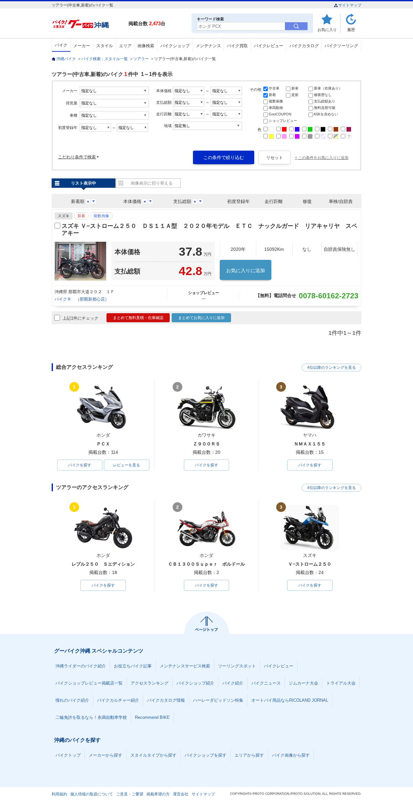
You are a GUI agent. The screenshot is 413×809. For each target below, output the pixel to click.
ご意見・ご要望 (129, 794)
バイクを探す (79, 465)
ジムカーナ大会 (303, 683)
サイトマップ (349, 5)
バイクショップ (175, 45)
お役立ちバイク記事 (133, 666)
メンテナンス (208, 45)
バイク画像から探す (291, 755)
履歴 (351, 29)
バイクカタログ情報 (166, 700)
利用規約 (59, 794)
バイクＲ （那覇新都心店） (84, 299)
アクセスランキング (149, 683)
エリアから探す (249, 755)
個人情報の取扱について (91, 794)
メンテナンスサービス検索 (185, 666)
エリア (125, 45)
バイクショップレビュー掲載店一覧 (89, 683)
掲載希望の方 (158, 794)
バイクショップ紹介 (195, 683)
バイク (61, 45)
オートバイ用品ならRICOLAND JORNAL (289, 700)
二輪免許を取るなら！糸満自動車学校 (91, 717)
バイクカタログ (304, 45)
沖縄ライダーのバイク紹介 (80, 666)
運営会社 (180, 794)
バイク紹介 (232, 683)
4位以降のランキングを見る (331, 367)
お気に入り (327, 29)
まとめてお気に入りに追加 (201, 317)
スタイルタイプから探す (153, 755)
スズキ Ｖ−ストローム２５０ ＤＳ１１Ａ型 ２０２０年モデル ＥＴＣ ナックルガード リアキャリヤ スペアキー (209, 229)
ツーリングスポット (237, 666)
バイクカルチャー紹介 (118, 700)
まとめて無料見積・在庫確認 (138, 317)
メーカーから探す (105, 755)
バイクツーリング (341, 45)
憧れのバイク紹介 (72, 700)
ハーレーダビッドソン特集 (218, 700)
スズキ (63, 216)
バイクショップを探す (206, 755)
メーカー (81, 45)
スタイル (104, 45)
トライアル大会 (341, 683)
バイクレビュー (268, 45)
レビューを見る (126, 465)
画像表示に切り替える (152, 183)
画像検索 (145, 45)
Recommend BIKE (152, 717)
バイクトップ (68, 755)
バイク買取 (237, 45)
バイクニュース (266, 683)
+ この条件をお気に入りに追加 (321, 157)
